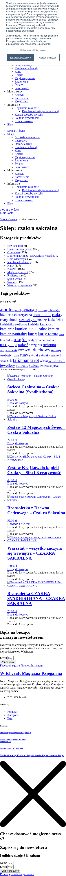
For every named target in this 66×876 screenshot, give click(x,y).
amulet (7, 309)
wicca (44, 361)
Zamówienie (22, 98)
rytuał (33, 355)
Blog (10, 124)
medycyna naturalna (40, 340)
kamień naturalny (13, 334)
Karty (18, 71)
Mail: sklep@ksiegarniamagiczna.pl (15, 732)
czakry (57, 314)
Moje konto (21, 101)
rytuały (44, 355)
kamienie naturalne (31, 329)
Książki (19, 75)
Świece (19, 84)
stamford (56, 355)
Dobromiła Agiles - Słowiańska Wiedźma (31, 255)
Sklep (10, 134)
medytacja (8, 344)
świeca (34, 365)
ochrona (49, 345)
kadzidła (33, 324)
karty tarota (48, 333)
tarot (34, 360)
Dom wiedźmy (23, 143)
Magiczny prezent (25, 78)
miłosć (23, 345)
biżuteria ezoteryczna (16, 315)
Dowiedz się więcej (18, 523)
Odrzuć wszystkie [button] (47, 57)
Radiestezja (21, 81)
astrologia (30, 310)
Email (4, 658)
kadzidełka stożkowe (13, 324)
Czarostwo (21, 140)
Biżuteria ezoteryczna (27, 137)
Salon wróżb (22, 88)
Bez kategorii (15, 245)
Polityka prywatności (27, 117)
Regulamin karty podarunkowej (40, 111)
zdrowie (22, 365)
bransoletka (42, 314)
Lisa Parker (6, 340)
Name (4, 862)
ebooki (14, 320)
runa (15, 355)
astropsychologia (49, 310)
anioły (18, 310)
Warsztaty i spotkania (19, 285)
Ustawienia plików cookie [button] (33, 50)
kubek (61, 335)
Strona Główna (16, 130)
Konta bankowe (24, 121)
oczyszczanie (8, 350)
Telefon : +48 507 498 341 (11, 748)
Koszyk (19, 94)
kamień (53, 329)
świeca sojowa (49, 365)
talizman (21, 360)
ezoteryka (28, 319)
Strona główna (8, 219)
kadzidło (47, 324)
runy (24, 355)
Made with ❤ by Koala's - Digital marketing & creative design (32, 755)
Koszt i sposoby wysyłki (29, 114)
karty (32, 333)
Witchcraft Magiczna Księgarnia (31, 673)
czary (4, 320)
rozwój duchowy (34, 349)
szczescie (6, 361)
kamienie (7, 329)
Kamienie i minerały (26, 68)
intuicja (42, 320)
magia (20, 339)
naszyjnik (35, 345)
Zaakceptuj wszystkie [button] (20, 57)
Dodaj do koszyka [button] (17, 403)
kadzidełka (55, 320)
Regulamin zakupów (27, 108)
